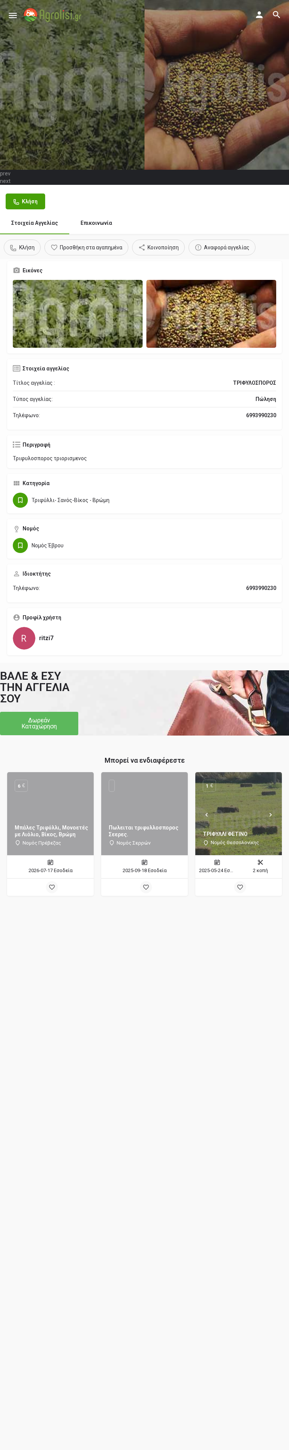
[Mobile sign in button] (259, 15)
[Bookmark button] (52, 887)
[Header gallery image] (72, 85)
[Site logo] (53, 15)
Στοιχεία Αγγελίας (34, 223)
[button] (39, 723)
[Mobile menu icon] (13, 15)
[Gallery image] (78, 314)
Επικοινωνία (96, 223)
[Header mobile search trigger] (276, 15)
